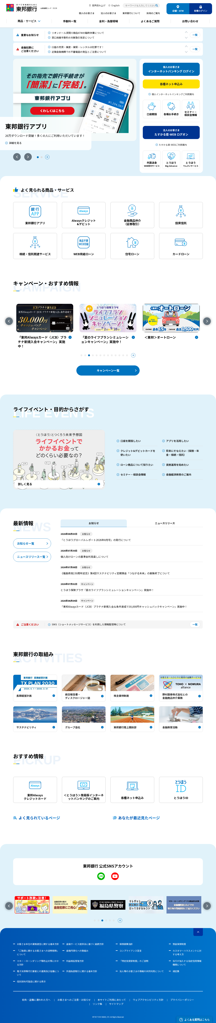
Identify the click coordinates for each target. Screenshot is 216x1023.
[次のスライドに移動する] (186, 37)
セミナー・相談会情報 (133, 474)
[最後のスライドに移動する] (186, 32)
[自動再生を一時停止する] (47, 157)
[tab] (38, 157)
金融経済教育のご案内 (178, 474)
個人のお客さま (86, 13)
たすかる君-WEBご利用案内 (173, 144)
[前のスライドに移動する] (9, 321)
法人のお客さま (108, 13)
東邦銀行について (131, 13)
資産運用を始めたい (177, 465)
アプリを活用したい (177, 441)
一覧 (194, 35)
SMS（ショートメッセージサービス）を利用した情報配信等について (89, 624)
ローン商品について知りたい (136, 465)
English (115, 5)
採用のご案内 (153, 13)
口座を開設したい (130, 441)
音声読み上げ (98, 5)
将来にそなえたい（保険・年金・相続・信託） (182, 453)
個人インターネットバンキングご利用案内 (173, 94)
